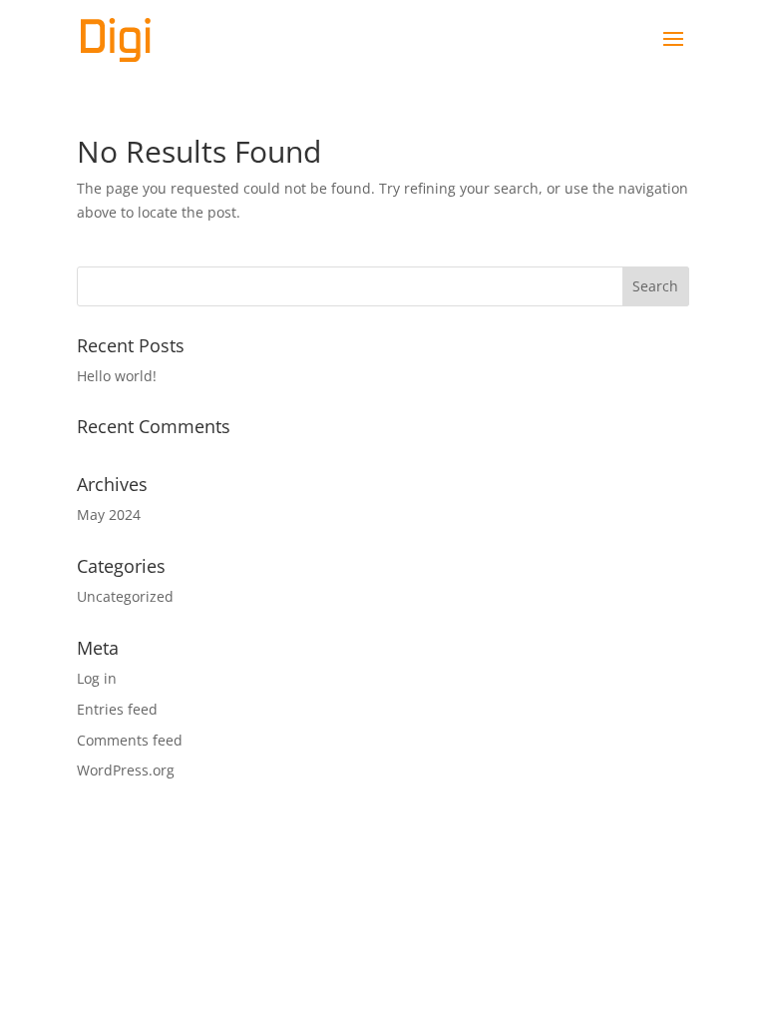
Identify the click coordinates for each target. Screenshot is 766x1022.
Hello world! (117, 375)
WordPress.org (126, 770)
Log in (97, 678)
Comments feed (130, 740)
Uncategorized (125, 596)
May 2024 (109, 514)
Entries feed (117, 709)
